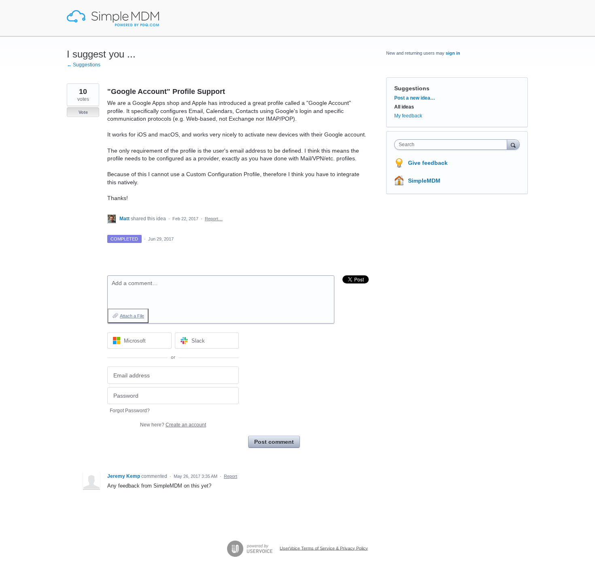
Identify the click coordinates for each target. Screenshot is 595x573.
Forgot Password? (130, 410)
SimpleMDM (424, 180)
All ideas (404, 107)
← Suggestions (83, 65)
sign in (453, 53)
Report (230, 476)
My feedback (408, 116)
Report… (214, 218)
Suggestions (411, 88)
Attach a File (132, 315)
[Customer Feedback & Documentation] (113, 18)
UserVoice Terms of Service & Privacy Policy (324, 547)
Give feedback (428, 163)
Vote (83, 112)
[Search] (513, 144)
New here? (173, 425)
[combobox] (452, 144)
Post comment (274, 442)
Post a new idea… (414, 98)
